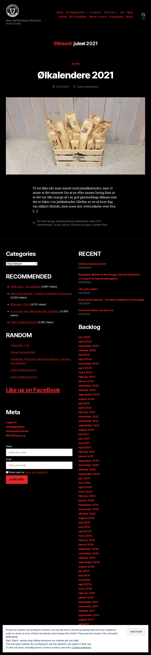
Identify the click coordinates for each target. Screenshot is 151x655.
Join (122, 12)
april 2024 (85, 359)
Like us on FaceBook (33, 390)
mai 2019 (84, 526)
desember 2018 (88, 549)
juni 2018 (84, 575)
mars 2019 (85, 535)
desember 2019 (88, 504)
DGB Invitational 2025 (23, 370)
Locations (95, 12)
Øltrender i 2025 (20, 304)
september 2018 (89, 562)
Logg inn (11, 422)
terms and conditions (36, 472)
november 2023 (88, 363)
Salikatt (65, 224)
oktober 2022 (87, 390)
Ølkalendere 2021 (75, 75)
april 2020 (85, 487)
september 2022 (89, 394)
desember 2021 (88, 416)
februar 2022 (86, 412)
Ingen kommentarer (88, 86)
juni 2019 (84, 522)
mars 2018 (85, 588)
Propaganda (116, 16)
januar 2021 (85, 456)
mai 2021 (84, 443)
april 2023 (85, 368)
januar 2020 (86, 500)
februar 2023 (86, 376)
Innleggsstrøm (15, 426)
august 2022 (86, 398)
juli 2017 (83, 624)
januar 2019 (86, 544)
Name (9, 446)
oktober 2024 (87, 350)
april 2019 (84, 531)
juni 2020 (84, 478)
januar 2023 (86, 381)
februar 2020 (87, 496)
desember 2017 (88, 601)
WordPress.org (15, 435)
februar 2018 (86, 593)
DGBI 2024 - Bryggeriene (25, 286)
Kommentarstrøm (17, 431)
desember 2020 (88, 460)
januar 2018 (86, 597)
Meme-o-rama (98, 16)
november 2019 (88, 509)
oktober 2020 (87, 469)
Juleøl (75, 63)
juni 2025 (84, 337)
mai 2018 (84, 579)
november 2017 (88, 606)
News (60, 12)
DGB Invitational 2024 (23, 322)
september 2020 (89, 473)
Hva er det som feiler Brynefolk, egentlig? (34, 311)
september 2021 (88, 425)
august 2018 (86, 566)
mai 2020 (84, 482)
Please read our (27, 472)
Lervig (56, 224)
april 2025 (85, 341)
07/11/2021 (62, 86)
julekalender (81, 221)
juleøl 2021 (95, 221)
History (63, 16)
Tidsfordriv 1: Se (19, 345)
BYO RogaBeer (78, 16)
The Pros (109, 12)
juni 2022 (84, 403)
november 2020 (88, 465)
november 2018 (88, 553)
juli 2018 (83, 571)
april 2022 (84, 407)
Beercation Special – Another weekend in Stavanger (41, 293)
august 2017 (86, 619)
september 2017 (88, 615)
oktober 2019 (86, 513)
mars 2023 (85, 372)
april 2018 (84, 584)
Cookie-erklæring (81, 647)
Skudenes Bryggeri (81, 224)
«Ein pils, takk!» (88, 289)
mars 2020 (85, 491)
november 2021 (88, 420)
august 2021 (86, 429)
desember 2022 (88, 385)
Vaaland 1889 (100, 224)
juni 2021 (84, 438)
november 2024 (88, 345)
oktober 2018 (86, 557)
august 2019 (86, 518)
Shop (130, 12)
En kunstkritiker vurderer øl (95, 310)
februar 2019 (86, 540)
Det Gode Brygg (45, 221)
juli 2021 (83, 434)
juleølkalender (44, 224)
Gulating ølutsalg (65, 221)
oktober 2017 (86, 610)
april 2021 (84, 447)
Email (8, 459)
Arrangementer (75, 12)
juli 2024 (84, 354)
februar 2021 (86, 451)
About (129, 16)
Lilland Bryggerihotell (22, 352)
